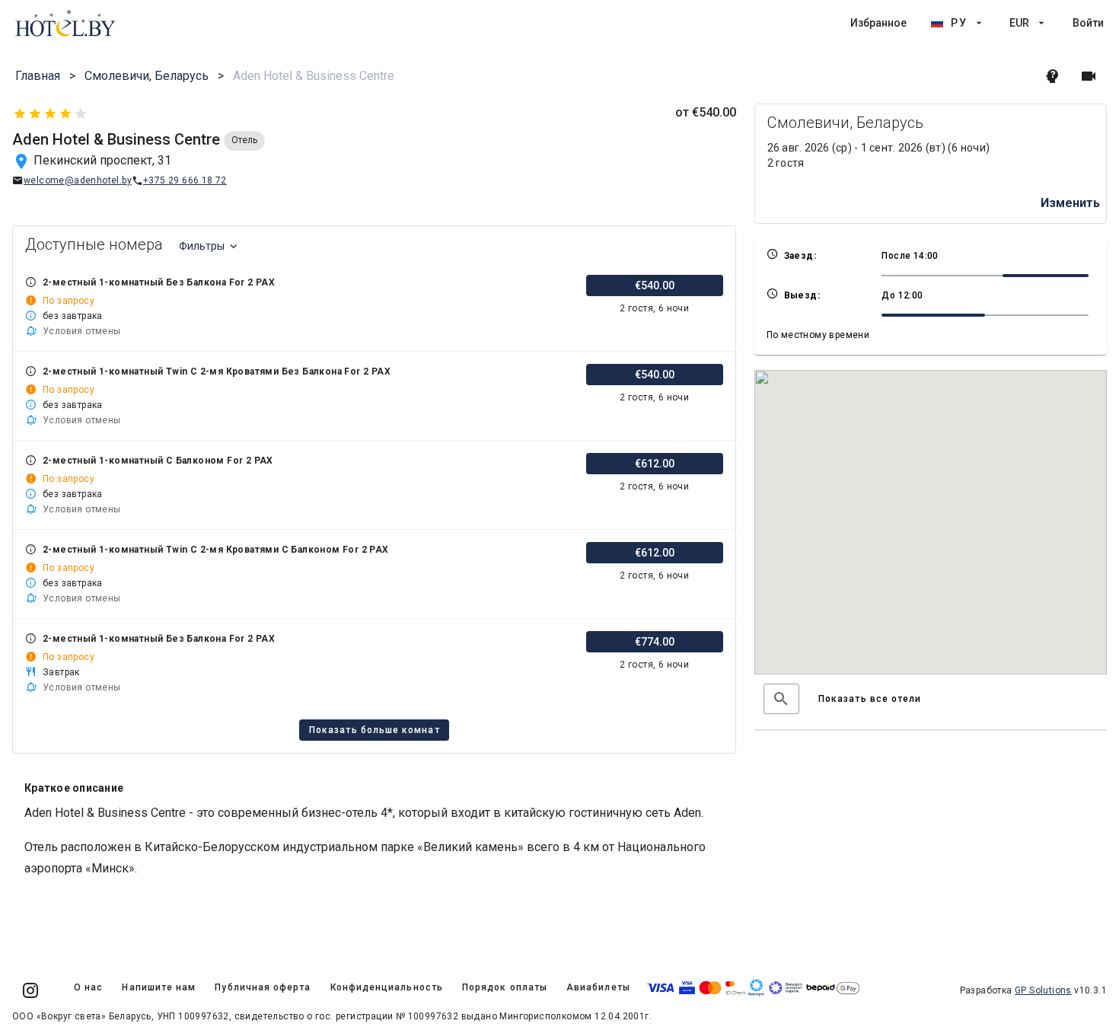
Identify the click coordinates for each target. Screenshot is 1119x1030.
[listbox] (977, 23)
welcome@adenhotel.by (78, 180)
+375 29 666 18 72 (185, 180)
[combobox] (781, 699)
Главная (37, 76)
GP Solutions (1043, 990)
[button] (781, 699)
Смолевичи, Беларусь (146, 76)
